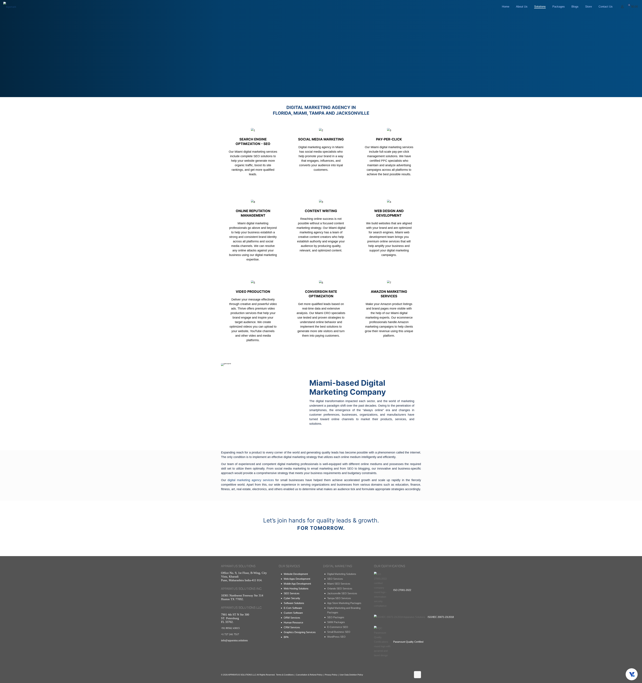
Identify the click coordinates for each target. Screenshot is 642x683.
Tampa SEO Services (339, 598)
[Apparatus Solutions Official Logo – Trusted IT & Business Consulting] (9, 6)
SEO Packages (335, 617)
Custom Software (293, 612)
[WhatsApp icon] (375, 676)
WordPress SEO (336, 636)
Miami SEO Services (338, 583)
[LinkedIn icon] (407, 676)
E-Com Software (293, 607)
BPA (286, 637)
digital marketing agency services (251, 480)
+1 (230, 634)
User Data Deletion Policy (351, 675)
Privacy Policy (331, 675)
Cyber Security (292, 598)
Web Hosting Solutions (296, 588)
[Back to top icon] (417, 674)
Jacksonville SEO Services (342, 593)
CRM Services (292, 627)
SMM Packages (336, 622)
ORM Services (292, 617)
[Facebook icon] (386, 676)
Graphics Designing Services (300, 632)
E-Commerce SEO (337, 627)
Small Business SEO (338, 631)
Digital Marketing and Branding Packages (343, 610)
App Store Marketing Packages (344, 603)
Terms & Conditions (285, 675)
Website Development (296, 574)
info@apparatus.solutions (234, 640)
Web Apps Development (297, 578)
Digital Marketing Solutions (341, 574)
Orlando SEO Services (339, 588)
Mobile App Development (297, 583)
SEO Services (291, 593)
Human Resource (293, 622)
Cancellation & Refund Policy (309, 675)
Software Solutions (294, 603)
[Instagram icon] (397, 676)
